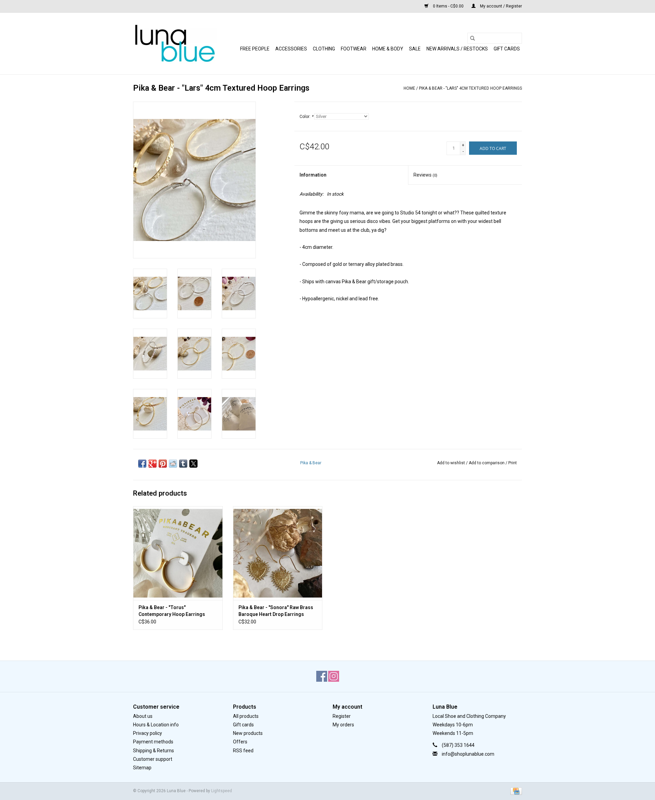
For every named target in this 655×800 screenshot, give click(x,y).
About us (142, 716)
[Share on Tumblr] (183, 463)
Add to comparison (487, 463)
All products (246, 716)
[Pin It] (163, 463)
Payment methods (153, 741)
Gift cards (507, 48)
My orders (343, 724)
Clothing (324, 48)
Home (409, 88)
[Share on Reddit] (173, 463)
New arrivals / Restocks (457, 48)
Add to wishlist (451, 463)
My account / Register (500, 6)
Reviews (425, 175)
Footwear (353, 48)
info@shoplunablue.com (468, 754)
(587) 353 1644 (458, 745)
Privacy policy (147, 733)
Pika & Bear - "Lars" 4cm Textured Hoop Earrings (470, 88)
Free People (255, 48)
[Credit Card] (515, 790)
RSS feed (243, 750)
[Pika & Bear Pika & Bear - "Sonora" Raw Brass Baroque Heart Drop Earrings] (278, 553)
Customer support (152, 759)
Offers (240, 741)
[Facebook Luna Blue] (321, 676)
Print (512, 463)
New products (248, 733)
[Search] (472, 38)
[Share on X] (193, 463)
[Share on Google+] (152, 463)
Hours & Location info (156, 724)
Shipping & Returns (153, 750)
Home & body (387, 48)
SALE (415, 48)
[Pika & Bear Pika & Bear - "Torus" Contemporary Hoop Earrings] (178, 553)
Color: (306, 116)
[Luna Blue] (175, 43)
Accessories (291, 48)
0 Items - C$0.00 (448, 6)
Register (342, 716)
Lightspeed (221, 790)
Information (313, 175)
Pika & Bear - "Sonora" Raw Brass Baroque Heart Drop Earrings (275, 611)
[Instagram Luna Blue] (333, 676)
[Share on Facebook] (142, 463)
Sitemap (142, 767)
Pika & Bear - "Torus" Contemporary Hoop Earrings (172, 611)
